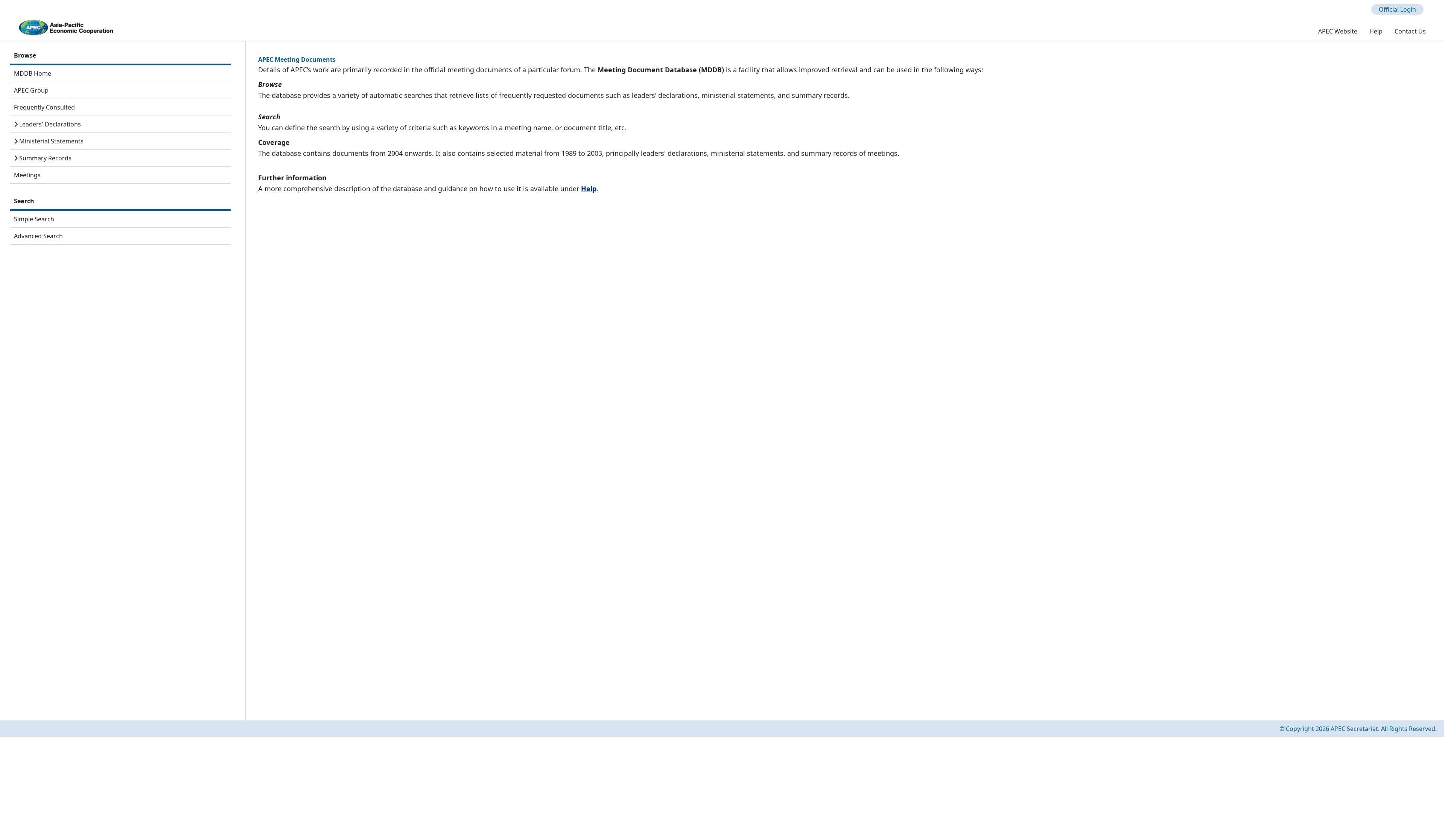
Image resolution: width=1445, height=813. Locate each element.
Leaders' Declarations (49, 124)
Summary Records (44, 158)
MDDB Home (32, 73)
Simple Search (34, 219)
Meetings (27, 175)
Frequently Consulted (44, 107)
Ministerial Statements (51, 141)
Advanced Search (38, 236)
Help (588, 188)
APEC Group (31, 90)
